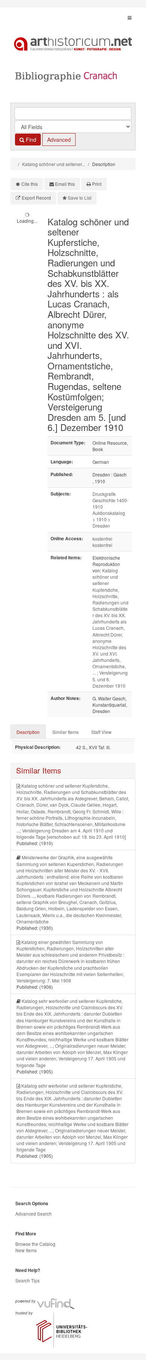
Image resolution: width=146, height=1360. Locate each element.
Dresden (101, 525)
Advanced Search (33, 1213)
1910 (101, 519)
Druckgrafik (104, 494)
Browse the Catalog (35, 1244)
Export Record (36, 197)
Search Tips (27, 1280)
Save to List (79, 197)
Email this (65, 184)
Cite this (29, 184)
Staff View (101, 732)
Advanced (59, 139)
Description (28, 732)
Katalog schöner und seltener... (53, 164)
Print (96, 184)
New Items (26, 1250)
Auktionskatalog (108, 513)
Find (30, 139)
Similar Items (65, 732)
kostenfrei (102, 538)
